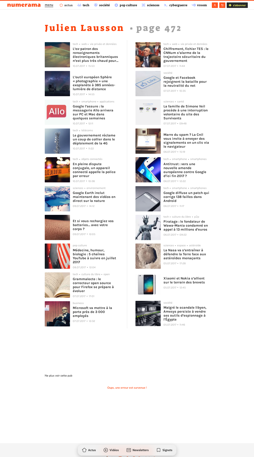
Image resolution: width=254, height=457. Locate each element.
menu (49, 5)
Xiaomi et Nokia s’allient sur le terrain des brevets (184, 280)
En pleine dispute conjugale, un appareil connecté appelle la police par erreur (94, 170)
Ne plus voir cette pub (58, 376)
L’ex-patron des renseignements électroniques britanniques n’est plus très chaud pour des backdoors (95, 55)
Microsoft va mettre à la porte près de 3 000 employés (92, 312)
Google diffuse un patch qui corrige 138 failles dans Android (186, 197)
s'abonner (239, 5)
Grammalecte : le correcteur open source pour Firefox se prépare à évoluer (93, 285)
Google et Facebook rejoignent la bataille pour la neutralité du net (185, 82)
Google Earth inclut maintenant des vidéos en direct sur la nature (94, 197)
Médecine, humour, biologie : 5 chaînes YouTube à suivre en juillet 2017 (94, 256)
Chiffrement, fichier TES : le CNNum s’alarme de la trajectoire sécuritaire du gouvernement (186, 55)
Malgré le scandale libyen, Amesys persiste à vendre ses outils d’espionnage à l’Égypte (184, 313)
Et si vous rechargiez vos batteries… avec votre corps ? (93, 225)
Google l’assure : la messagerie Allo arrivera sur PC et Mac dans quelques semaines (93, 112)
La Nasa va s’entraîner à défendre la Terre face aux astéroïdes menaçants (184, 254)
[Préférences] (222, 5)
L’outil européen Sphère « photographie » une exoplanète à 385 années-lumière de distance (94, 83)
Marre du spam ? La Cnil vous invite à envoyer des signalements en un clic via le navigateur (186, 141)
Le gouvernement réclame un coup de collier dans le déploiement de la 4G (94, 139)
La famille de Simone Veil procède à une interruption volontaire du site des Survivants (185, 112)
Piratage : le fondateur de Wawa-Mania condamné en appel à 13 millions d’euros (185, 225)
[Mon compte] (215, 5)
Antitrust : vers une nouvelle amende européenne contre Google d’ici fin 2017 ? (184, 170)
